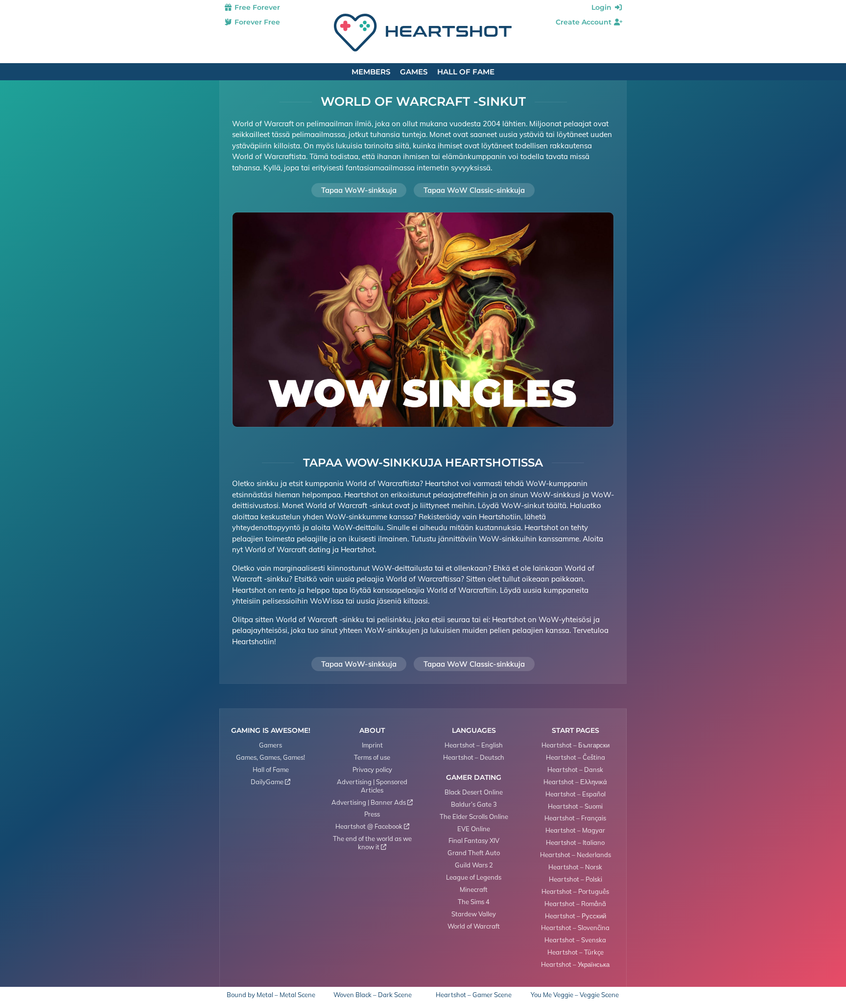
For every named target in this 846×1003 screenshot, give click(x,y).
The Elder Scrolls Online (474, 816)
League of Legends (473, 877)
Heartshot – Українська (575, 964)
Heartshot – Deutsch (473, 757)
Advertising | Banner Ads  (372, 802)
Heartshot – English (474, 745)
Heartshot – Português (575, 891)
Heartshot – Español (575, 794)
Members (371, 71)
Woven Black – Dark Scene (372, 995)
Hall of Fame (465, 71)
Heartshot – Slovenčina (575, 928)
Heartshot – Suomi (575, 806)
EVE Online (473, 829)
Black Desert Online (474, 792)
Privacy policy (372, 769)
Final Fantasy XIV (473, 840)
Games (413, 71)
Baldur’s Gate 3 (474, 804)
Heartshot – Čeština (575, 757)
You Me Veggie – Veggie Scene (575, 995)
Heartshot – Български (575, 745)
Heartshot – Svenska (575, 940)
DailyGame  (270, 782)
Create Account (584, 22)
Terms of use (372, 757)
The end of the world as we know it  (372, 843)
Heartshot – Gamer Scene (474, 995)
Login (602, 7)
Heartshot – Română (575, 904)
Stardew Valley (473, 914)
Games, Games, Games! (270, 757)
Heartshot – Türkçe (575, 952)
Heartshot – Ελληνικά (575, 782)
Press (372, 814)
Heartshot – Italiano (575, 842)
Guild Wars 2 (474, 865)
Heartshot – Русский (575, 916)
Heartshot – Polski (575, 879)
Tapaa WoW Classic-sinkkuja (474, 190)
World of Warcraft (473, 926)
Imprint (372, 745)
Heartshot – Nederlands (575, 855)
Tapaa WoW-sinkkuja (359, 190)
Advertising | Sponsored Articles (372, 786)
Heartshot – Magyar (575, 830)
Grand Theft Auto (473, 853)
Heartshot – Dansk (575, 769)
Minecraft (474, 889)
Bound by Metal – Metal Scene (271, 995)
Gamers (270, 745)
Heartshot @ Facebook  (372, 826)
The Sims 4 (474, 902)
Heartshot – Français (575, 818)
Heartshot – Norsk (575, 867)
